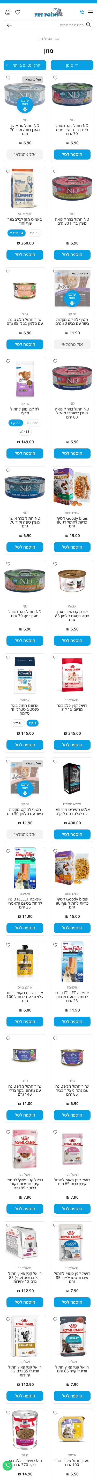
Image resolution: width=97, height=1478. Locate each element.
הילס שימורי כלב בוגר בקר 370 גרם (25, 1463)
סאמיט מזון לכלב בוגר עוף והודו (25, 221)
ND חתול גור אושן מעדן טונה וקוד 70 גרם (25, 130)
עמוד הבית (52, 38)
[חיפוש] (10, 25)
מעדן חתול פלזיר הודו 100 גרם (72, 1463)
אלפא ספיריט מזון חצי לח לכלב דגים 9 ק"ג (72, 812)
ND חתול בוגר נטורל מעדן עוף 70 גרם (25, 614)
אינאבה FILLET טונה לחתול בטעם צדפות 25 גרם (72, 997)
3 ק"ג (32, 723)
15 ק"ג (24, 431)
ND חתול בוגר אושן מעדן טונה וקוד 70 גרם (25, 522)
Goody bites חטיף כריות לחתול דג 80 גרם (72, 522)
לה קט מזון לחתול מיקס (24, 411)
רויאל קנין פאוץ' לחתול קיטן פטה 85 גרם (72, 1182)
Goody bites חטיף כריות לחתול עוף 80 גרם (72, 903)
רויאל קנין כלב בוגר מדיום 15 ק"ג (72, 708)
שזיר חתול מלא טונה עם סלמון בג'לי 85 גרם (25, 322)
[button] (90, 12)
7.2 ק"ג (15, 423)
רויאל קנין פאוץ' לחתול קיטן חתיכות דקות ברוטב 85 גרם (25, 1184)
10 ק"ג (17, 723)
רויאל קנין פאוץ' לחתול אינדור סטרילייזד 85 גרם (72, 1277)
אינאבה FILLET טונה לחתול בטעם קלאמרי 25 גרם (25, 903)
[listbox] (25, 65)
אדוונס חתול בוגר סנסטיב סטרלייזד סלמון (25, 709)
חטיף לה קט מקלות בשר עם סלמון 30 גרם (25, 812)
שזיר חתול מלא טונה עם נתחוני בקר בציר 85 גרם (72, 1090)
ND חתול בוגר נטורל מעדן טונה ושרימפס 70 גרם (72, 130)
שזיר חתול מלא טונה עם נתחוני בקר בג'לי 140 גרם (25, 1090)
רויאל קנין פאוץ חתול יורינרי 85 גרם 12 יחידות (25, 1371)
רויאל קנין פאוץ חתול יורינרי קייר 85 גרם (72, 1369)
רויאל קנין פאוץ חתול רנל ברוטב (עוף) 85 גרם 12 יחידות (25, 1277)
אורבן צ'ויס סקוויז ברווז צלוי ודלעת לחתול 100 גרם (24, 997)
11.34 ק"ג (16, 233)
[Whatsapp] (7, 1466)
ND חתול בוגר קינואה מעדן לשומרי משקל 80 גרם (72, 413)
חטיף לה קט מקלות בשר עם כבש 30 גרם (72, 322)
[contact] (82, 12)
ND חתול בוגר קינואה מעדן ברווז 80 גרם (72, 221)
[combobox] (49, 25)
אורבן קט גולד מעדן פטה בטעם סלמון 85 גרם (72, 616)
